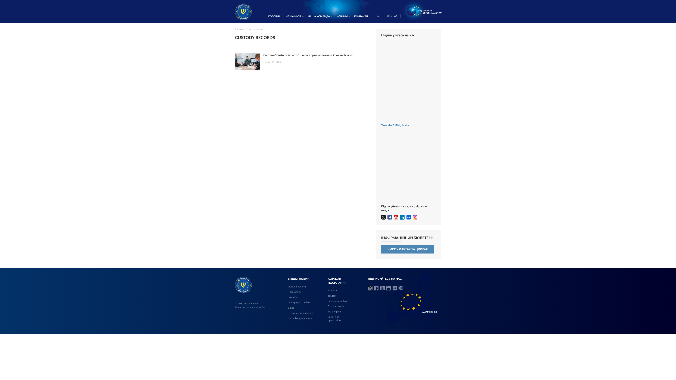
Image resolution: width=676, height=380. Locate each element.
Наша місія (293, 16)
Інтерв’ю (293, 297)
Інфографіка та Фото (299, 302)
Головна (274, 16)
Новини (342, 16)
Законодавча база (338, 301)
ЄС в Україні (334, 312)
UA (395, 16)
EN (388, 16)
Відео (291, 308)
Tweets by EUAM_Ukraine (395, 125)
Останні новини (297, 287)
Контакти (361, 16)
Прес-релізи (294, 292)
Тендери (332, 296)
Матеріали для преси (300, 318)
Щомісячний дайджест (301, 313)
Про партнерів (336, 306)
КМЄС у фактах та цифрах (407, 249)
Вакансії (332, 290)
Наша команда (319, 16)
